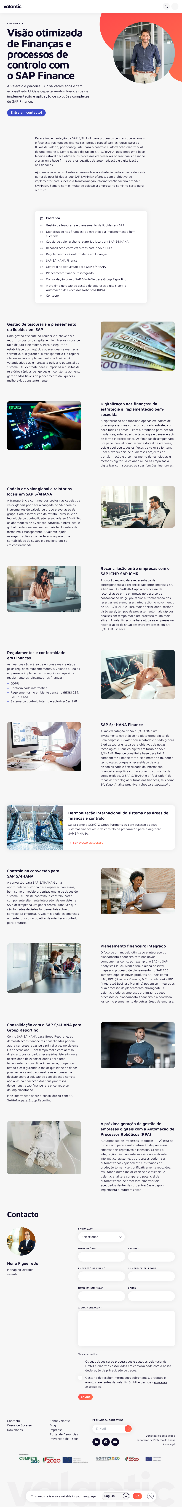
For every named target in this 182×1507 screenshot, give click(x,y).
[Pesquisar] (166, 6)
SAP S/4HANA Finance (61, 260)
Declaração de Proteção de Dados (155, 1439)
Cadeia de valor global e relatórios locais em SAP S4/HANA (87, 241)
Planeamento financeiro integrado (70, 273)
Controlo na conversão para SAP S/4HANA (76, 266)
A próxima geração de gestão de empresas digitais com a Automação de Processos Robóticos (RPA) (86, 288)
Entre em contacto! (26, 112)
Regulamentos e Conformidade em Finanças (77, 254)
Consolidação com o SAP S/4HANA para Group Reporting (86, 279)
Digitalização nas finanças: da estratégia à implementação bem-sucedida (91, 234)
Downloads (15, 1430)
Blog (53, 1425)
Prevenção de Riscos (64, 1438)
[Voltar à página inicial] (13, 6)
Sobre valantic (60, 1421)
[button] (174, 6)
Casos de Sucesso (19, 1425)
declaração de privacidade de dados (110, 1370)
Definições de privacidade (160, 1435)
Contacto (52, 295)
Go (137, 1496)
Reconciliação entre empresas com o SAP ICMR (79, 248)
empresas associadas (112, 1366)
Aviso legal (169, 1444)
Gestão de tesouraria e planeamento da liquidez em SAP (85, 225)
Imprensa (56, 1430)
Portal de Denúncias (64, 1434)
